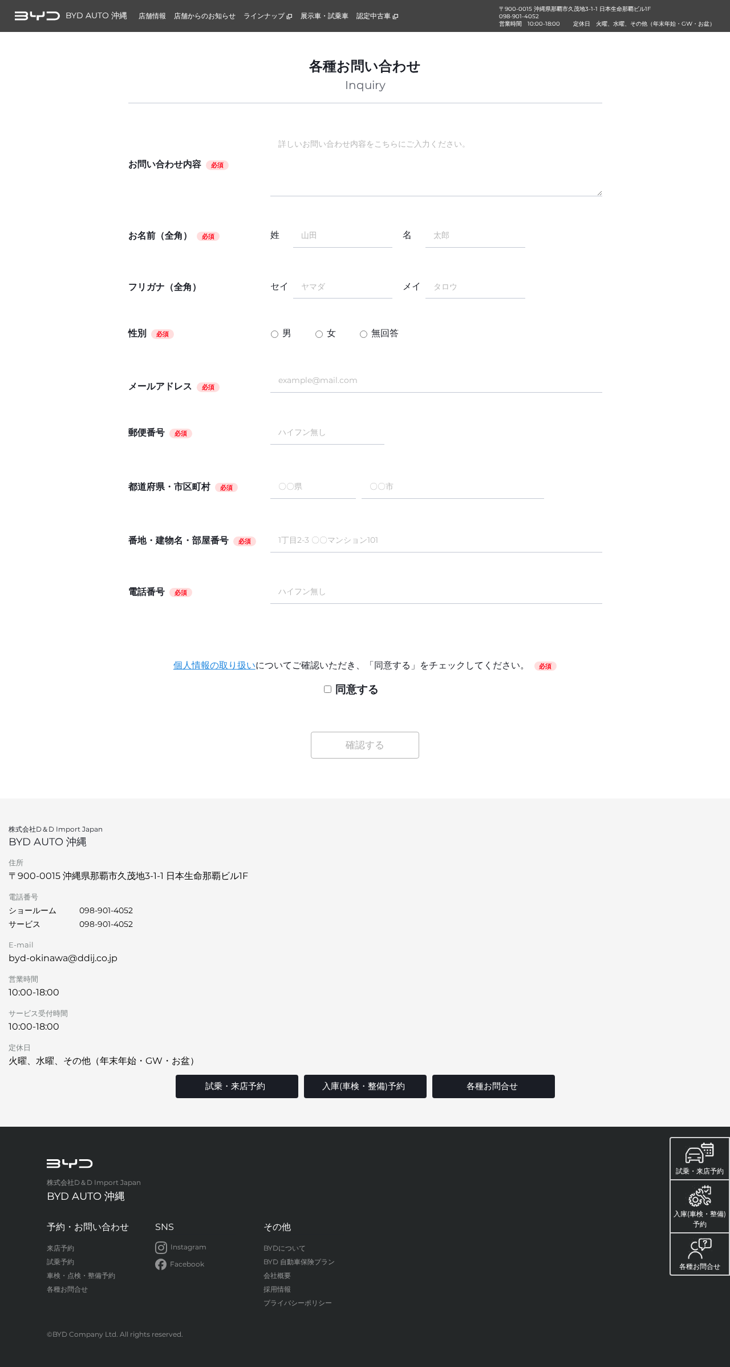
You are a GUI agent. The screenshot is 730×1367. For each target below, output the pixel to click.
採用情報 (277, 1289)
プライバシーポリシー (297, 1303)
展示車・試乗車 (324, 15)
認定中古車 (373, 15)
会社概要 (277, 1275)
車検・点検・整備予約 (81, 1275)
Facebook (187, 1264)
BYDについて (284, 1248)
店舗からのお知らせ (205, 15)
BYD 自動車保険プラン (299, 1261)
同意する (357, 689)
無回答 (385, 333)
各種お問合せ (67, 1289)
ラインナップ (264, 15)
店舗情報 (152, 15)
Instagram (188, 1247)
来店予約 (60, 1248)
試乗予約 (60, 1261)
